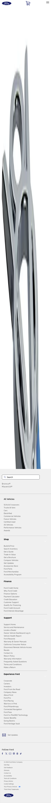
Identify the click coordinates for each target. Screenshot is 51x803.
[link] (6, 765)
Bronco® (6, 483)
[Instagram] (14, 754)
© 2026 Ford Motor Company (13, 762)
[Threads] (17, 754)
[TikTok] (21, 754)
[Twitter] (6, 754)
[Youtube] (10, 754)
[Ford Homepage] (9, 797)
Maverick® (7, 486)
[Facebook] (3, 754)
